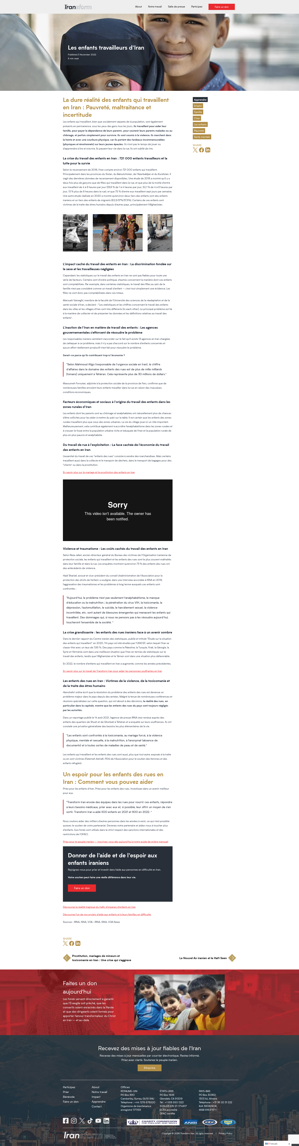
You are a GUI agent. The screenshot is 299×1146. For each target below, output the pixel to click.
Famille (198, 112)
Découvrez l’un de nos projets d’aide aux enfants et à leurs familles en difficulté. (107, 914)
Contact (97, 1106)
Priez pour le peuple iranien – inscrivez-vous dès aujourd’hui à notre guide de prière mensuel (115, 841)
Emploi (198, 105)
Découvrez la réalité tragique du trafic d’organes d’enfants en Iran (99, 907)
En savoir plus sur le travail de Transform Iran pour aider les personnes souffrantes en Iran (112, 671)
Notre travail (99, 1092)
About (95, 1087)
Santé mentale (202, 136)
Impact (96, 1097)
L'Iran (197, 118)
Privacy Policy (225, 1133)
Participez (69, 1087)
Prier (66, 1092)
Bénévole (69, 1097)
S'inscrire (149, 1068)
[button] (277, 1143)
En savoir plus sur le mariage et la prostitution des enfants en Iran (99, 472)
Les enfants (200, 124)
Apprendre (200, 99)
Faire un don (82, 888)
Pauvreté (199, 130)
